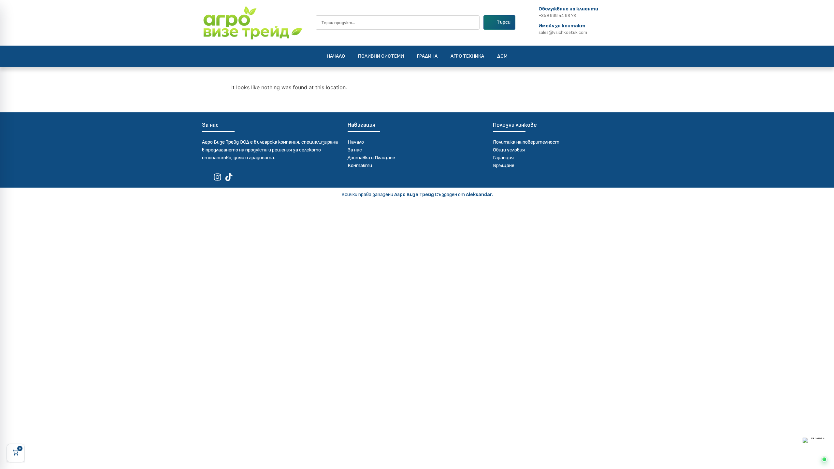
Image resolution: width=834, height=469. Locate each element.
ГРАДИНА (427, 56)
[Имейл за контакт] (531, 28)
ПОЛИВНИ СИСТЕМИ (381, 56)
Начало (336, 56)
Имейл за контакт (562, 26)
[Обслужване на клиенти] (531, 11)
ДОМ (502, 56)
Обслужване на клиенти (568, 9)
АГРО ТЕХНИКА (467, 56)
